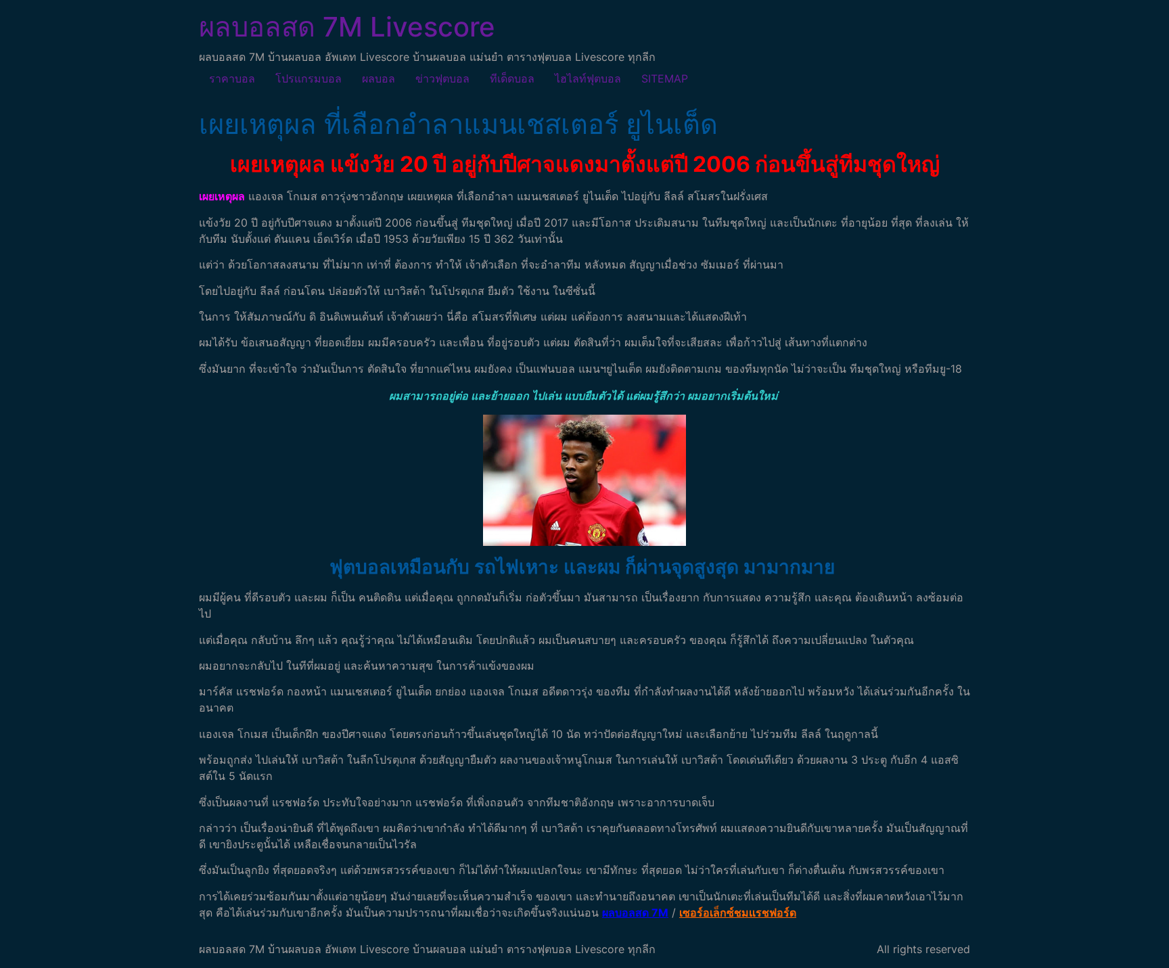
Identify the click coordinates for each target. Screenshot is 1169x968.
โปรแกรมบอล (308, 78)
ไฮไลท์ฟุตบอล (588, 78)
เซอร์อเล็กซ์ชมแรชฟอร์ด (737, 912)
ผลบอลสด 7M (635, 912)
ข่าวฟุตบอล (442, 78)
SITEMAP (664, 78)
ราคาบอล (232, 78)
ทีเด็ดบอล (512, 78)
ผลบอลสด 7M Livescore (347, 26)
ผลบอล (378, 78)
